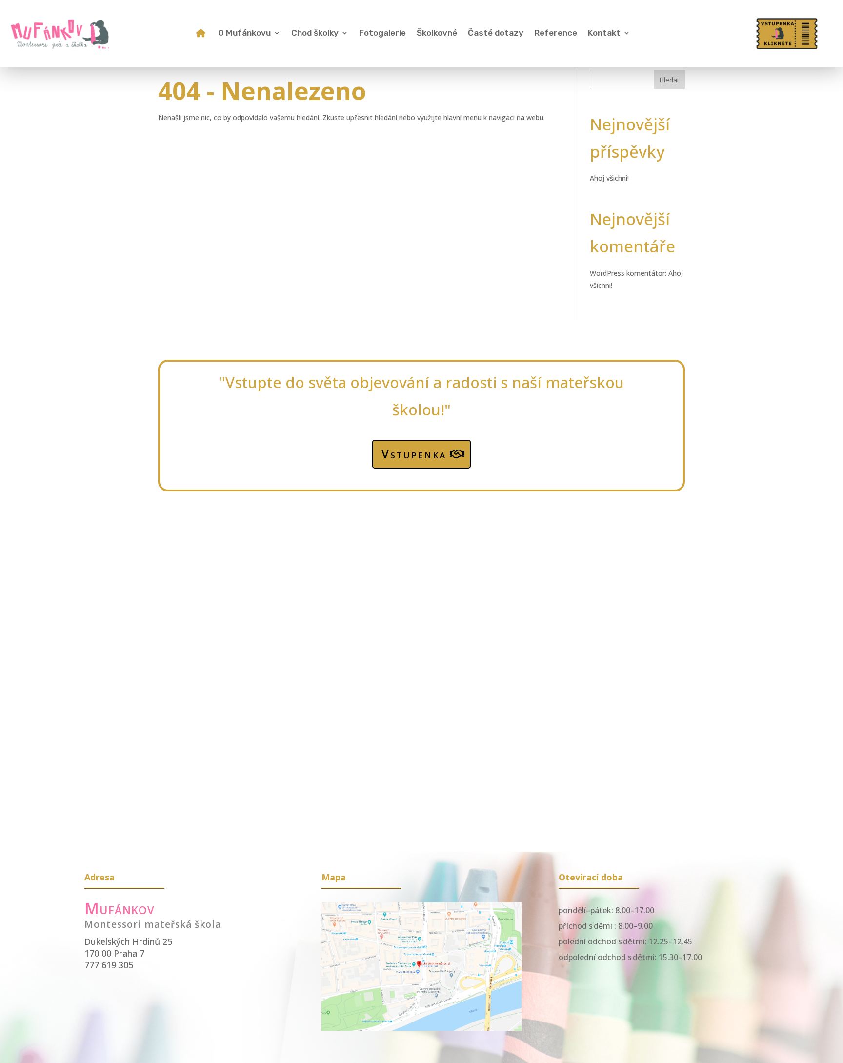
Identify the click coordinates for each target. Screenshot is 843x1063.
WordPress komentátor (627, 273)
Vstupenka (413, 454)
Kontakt (604, 33)
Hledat (669, 79)
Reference (555, 33)
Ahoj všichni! (609, 178)
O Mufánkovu (244, 33)
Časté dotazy (495, 33)
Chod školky (315, 33)
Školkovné (437, 33)
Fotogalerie (382, 33)
